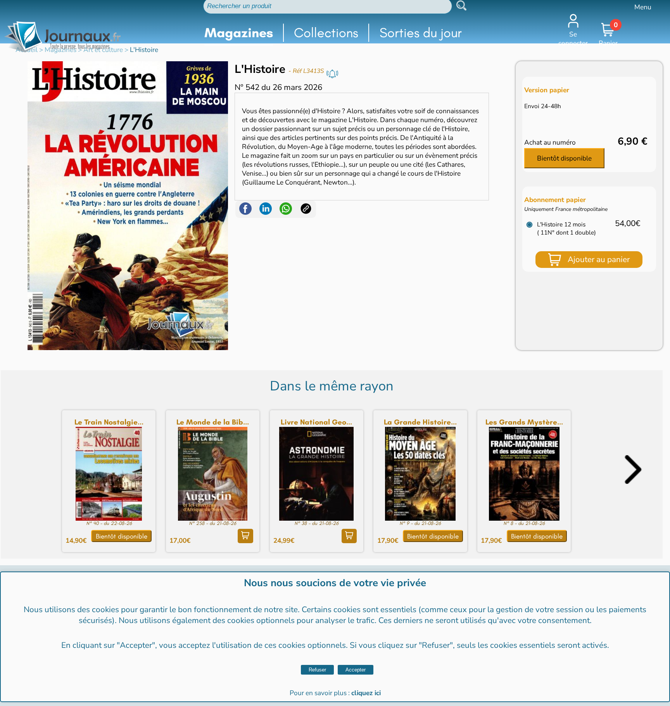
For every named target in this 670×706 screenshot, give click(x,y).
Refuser (317, 670)
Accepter (355, 670)
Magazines (238, 33)
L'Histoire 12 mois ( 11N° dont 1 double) (566, 228)
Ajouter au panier (599, 259)
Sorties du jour (421, 33)
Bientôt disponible (564, 158)
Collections (326, 33)
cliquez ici (366, 693)
